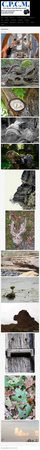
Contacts (2, 24)
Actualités (6, 17)
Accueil (2, 17)
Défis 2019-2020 (12, 22)
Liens (27, 22)
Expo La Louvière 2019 (4, 22)
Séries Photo (24, 17)
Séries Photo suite (31, 17)
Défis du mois (12, 17)
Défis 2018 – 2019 (21, 22)
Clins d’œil (18, 17)
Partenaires (32, 22)
